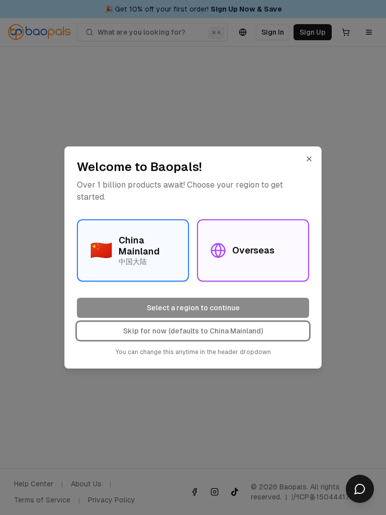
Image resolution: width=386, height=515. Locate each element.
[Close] (309, 159)
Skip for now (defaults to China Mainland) (193, 331)
